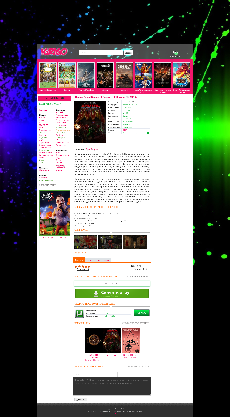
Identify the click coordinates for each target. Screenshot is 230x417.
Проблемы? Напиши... (138, 276)
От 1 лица (60, 133)
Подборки (60, 138)
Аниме (42, 120)
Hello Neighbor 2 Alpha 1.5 (54, 237)
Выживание (61, 128)
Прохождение (103, 260)
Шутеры (43, 138)
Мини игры (61, 118)
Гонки (41, 128)
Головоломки (45, 130)
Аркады (42, 118)
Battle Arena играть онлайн (181, 91)
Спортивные (45, 148)
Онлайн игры (62, 115)
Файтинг (43, 140)
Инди (41, 158)
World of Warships (86, 90)
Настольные (61, 125)
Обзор (89, 260)
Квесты (42, 135)
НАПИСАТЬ (175, 57)
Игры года (44, 170)
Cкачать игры (107, 414)
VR (57, 140)
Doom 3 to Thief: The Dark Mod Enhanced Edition (93, 357)
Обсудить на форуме (138, 367)
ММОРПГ (43, 125)
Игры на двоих (62, 120)
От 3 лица (60, 135)
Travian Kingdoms (48, 90)
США (125, 130)
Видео (58, 153)
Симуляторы (45, 145)
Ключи (59, 163)
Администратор (122, 414)
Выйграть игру (62, 155)
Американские (46, 180)
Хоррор (42, 160)
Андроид (60, 165)
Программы (61, 168)
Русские (43, 178)
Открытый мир (46, 155)
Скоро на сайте (47, 185)
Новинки (59, 113)
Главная (43, 110)
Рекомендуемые (63, 130)
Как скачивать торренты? (136, 323)
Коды (58, 160)
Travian (67, 90)
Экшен (42, 133)
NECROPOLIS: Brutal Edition (129, 356)
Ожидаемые (61, 145)
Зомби (42, 163)
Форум (59, 170)
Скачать (141, 312)
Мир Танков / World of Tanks (162, 91)
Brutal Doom (111, 355)
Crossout (124, 90)
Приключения (45, 153)
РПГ (41, 123)
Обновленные (62, 143)
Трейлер (79, 260)
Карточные (61, 123)
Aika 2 (105, 90)
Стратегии (44, 143)
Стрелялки (44, 150)
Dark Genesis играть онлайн (143, 91)
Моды (58, 158)
